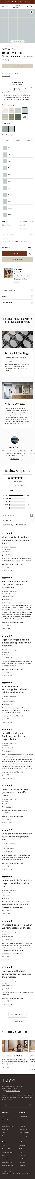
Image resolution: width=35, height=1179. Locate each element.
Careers (4, 1136)
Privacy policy (5, 1173)
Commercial (6, 1149)
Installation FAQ (7, 1162)
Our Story (5, 1116)
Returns (21, 1123)
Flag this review (7, 570)
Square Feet (6, 225)
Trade (3, 1145)
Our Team (5, 1119)
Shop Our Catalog (7, 1165)
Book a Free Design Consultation (17, 2)
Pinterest (22, 1155)
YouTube (22, 1162)
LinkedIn (22, 1165)
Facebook (22, 1159)
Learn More (5, 1067)
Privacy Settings (24, 1133)
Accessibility (23, 1136)
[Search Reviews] (31, 515)
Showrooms (6, 1129)
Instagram (22, 1145)
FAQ (20, 1119)
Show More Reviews (17, 1014)
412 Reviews (28, 56)
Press (3, 1133)
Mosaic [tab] (28, 140)
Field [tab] (7, 140)
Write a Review (17, 485)
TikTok (21, 1149)
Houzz (21, 1152)
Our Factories (14, 459)
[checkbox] (30, 253)
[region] (17, 2)
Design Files (5, 1159)
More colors (24, 117)
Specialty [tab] (17, 140)
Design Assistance (7, 1152)
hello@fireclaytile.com (13, 1091)
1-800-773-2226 (12, 1088)
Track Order (23, 1116)
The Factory (5, 1123)
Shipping (22, 1126)
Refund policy (25, 1173)
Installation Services (8, 1126)
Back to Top (19, 1021)
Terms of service (15, 1173)
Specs (4, 1155)
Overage (21, 225)
